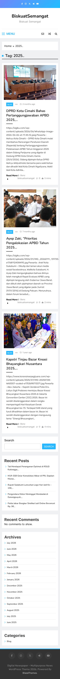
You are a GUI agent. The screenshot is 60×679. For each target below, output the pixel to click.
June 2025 (11, 622)
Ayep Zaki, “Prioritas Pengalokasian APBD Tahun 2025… (27, 243)
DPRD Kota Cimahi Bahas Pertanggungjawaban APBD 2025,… (27, 115)
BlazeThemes (30, 673)
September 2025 (15, 604)
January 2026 (13, 579)
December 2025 (14, 585)
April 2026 (12, 561)
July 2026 (11, 543)
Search (9, 440)
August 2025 (13, 610)
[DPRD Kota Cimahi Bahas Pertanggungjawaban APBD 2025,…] (30, 82)
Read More (11, 175)
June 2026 (11, 549)
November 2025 (14, 591)
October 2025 (13, 598)
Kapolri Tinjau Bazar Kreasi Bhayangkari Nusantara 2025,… (26, 364)
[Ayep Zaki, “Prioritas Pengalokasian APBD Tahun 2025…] (30, 208)
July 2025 (11, 616)
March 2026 (12, 567)
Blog (9, 105)
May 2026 (11, 555)
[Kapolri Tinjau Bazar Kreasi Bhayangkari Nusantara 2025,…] (30, 330)
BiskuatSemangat (30, 16)
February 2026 (14, 573)
